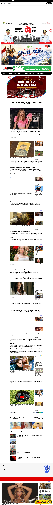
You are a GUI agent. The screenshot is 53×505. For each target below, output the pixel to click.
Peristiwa (14, 73)
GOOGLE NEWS (23, 386)
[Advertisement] (26, 13)
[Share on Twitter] (38, 412)
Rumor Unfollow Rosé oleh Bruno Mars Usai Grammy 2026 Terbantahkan (17, 418)
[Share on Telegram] (42, 412)
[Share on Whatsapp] (40, 412)
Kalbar (10, 73)
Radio (7, 73)
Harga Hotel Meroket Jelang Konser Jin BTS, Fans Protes (37, 430)
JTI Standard (3, 473)
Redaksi (2, 465)
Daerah (19, 73)
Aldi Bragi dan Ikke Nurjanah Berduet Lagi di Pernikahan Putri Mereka (26, 431)
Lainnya (41, 73)
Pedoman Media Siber (5, 467)
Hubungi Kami (49, 3)
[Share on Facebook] (36, 412)
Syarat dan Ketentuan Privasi (6, 469)
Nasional (26, 73)
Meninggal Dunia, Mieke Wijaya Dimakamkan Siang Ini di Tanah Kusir (15, 431)
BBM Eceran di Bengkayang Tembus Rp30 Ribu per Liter (26, 452)
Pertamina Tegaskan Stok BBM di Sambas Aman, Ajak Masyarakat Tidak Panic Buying (29, 441)
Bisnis (30, 73)
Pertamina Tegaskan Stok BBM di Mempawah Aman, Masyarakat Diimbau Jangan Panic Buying (29, 436)
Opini (38, 73)
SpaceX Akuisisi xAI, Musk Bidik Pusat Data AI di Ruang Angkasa (35, 418)
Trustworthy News (4, 471)
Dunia (23, 73)
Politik (34, 73)
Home (4, 73)
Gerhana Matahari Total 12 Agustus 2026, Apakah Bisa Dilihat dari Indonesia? (28, 458)
